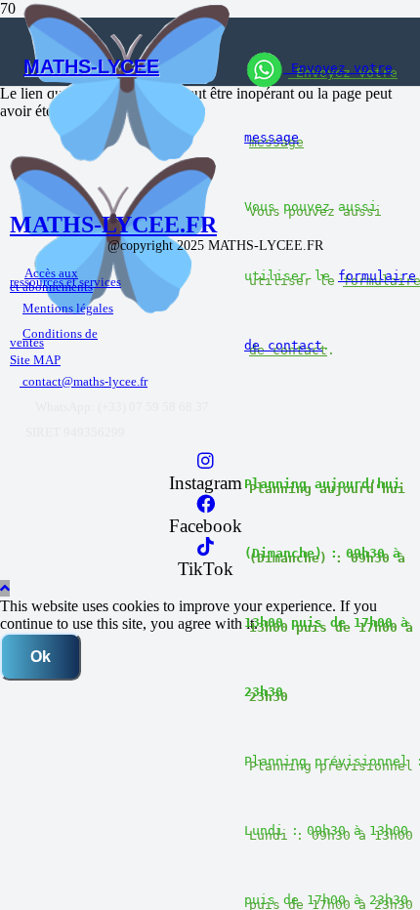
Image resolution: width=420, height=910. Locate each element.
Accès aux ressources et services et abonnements (65, 280)
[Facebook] (205, 504)
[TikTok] (205, 547)
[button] (5, 588)
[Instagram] (205, 461)
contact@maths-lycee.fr (83, 381)
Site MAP (35, 359)
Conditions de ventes (54, 338)
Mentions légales (67, 308)
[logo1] (126, 156)
